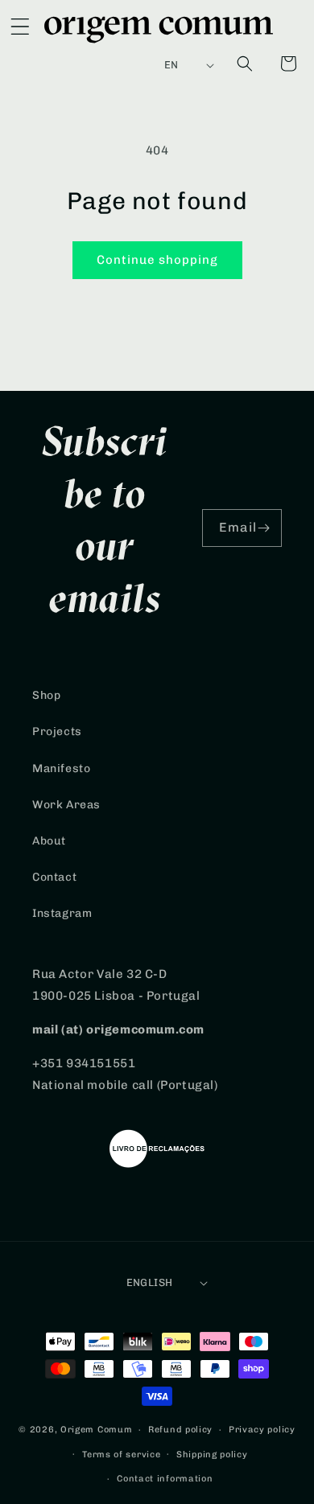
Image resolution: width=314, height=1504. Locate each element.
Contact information (165, 1478)
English (149, 1282)
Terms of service (121, 1454)
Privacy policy (262, 1429)
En (171, 65)
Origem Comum (96, 1429)
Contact (54, 877)
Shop (46, 695)
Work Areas (66, 805)
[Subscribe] (263, 528)
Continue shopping (157, 260)
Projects (57, 731)
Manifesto (61, 768)
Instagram (62, 913)
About (49, 841)
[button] (20, 29)
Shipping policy (212, 1454)
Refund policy (180, 1429)
